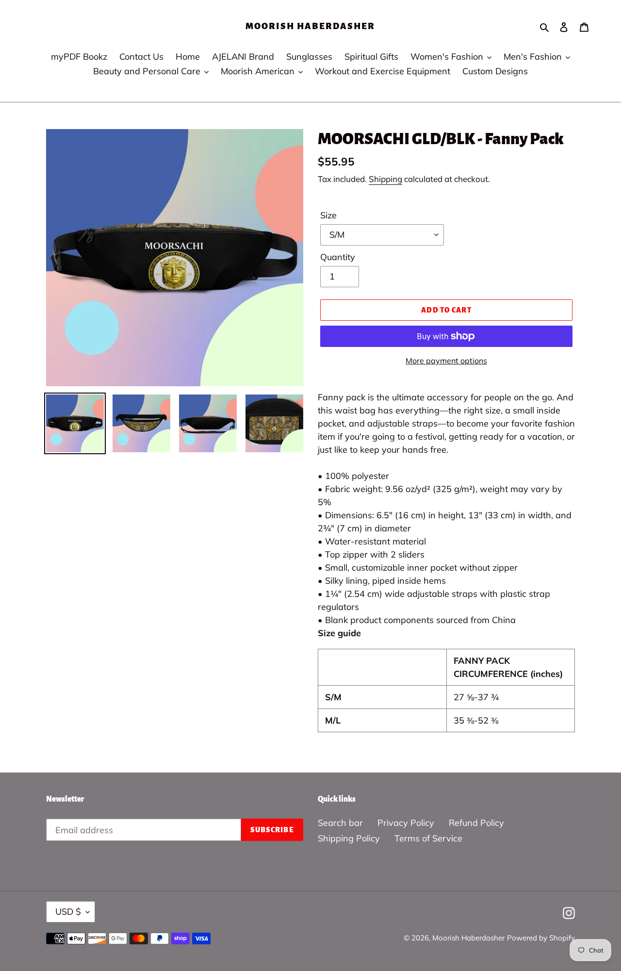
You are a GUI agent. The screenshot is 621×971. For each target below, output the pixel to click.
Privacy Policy (405, 822)
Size (328, 215)
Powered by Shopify (541, 937)
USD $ (68, 911)
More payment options (446, 360)
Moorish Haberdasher (310, 26)
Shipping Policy (349, 838)
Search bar (340, 822)
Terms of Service (428, 838)
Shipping (385, 179)
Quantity (337, 257)
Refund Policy (476, 822)
